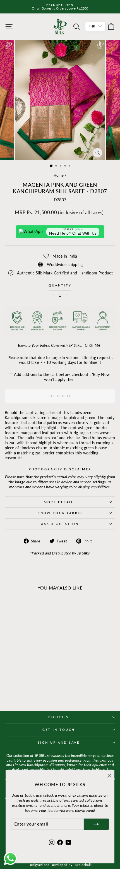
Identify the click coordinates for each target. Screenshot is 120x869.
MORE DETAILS (60, 502)
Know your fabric (60, 513)
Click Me (92, 345)
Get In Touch (58, 729)
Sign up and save (59, 742)
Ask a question (60, 524)
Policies (58, 717)
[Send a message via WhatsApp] (10, 858)
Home (59, 175)
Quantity (60, 285)
